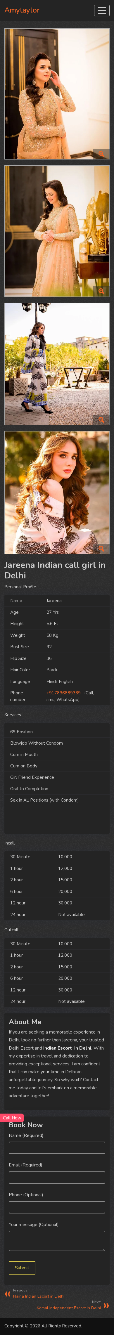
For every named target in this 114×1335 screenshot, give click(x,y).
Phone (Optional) (26, 1195)
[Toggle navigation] (102, 10)
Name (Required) (26, 1135)
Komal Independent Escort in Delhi (69, 1305)
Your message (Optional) (34, 1224)
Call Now (12, 1118)
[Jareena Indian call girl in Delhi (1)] (57, 233)
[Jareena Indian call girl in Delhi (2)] (57, 96)
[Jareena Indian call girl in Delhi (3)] (57, 366)
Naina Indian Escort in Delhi (38, 1293)
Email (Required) (25, 1165)
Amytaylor (22, 10)
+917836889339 (63, 693)
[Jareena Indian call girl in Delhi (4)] (57, 495)
